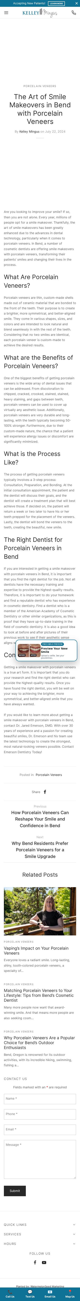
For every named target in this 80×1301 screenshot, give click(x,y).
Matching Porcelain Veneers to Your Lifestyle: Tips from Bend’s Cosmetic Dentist (39, 995)
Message (13, 1145)
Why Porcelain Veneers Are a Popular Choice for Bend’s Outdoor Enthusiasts (39, 1042)
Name (11, 1098)
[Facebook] (45, 792)
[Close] (76, 3)
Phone (11, 1114)
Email (11, 1129)
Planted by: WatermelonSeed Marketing (40, 1286)
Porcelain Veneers (40, 86)
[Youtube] (44, 1262)
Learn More (56, 3)
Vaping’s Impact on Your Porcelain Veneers (36, 950)
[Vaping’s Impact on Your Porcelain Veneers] (40, 911)
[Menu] (6, 12)
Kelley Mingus (29, 131)
